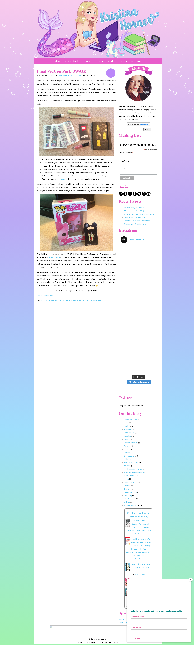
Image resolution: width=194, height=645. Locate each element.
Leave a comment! (45, 296)
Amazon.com (54, 257)
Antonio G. (123, 619)
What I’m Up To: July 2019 (134, 217)
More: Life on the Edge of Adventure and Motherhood (141, 567)
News (126, 479)
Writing (127, 502)
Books (126, 426)
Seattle (127, 486)
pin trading (80, 300)
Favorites (128, 446)
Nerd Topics (73, 75)
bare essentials (46, 300)
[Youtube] (144, 195)
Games (127, 452)
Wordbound (136, 61)
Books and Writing (72, 61)
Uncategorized (130, 492)
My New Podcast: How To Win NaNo (139, 214)
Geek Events (63, 75)
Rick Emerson (139, 534)
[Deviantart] (121, 195)
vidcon (100, 300)
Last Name (124, 169)
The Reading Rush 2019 (134, 211)
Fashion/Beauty (130, 443)
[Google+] (130, 195)
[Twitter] (139, 195)
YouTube (88, 61)
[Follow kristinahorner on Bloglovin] (138, 126)
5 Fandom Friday (131, 419)
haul (63, 300)
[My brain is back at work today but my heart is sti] (138, 299)
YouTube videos (131, 505)
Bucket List (122, 61)
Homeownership (131, 462)
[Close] (191, 580)
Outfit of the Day (130, 482)
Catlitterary (123, 622)
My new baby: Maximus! (134, 207)
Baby (126, 423)
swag (95, 300)
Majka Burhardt (139, 574)
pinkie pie (88, 300)
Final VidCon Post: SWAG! (61, 71)
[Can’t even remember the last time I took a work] (138, 277)
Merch (110, 61)
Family (126, 439)
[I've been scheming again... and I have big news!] (138, 320)
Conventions (129, 433)
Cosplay (100, 61)
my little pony (71, 300)
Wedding (128, 495)
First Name (124, 161)
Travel (80, 75)
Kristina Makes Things (133, 469)
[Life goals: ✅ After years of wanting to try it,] (138, 362)
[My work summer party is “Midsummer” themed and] (138, 341)
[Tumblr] (135, 195)
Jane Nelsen (139, 559)
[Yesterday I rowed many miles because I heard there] (138, 256)
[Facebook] (125, 195)
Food (126, 449)
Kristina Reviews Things (134, 472)
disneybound (57, 300)
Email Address (126, 152)
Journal (127, 466)
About (57, 61)
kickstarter (63, 179)
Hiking (126, 459)
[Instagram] (148, 195)
